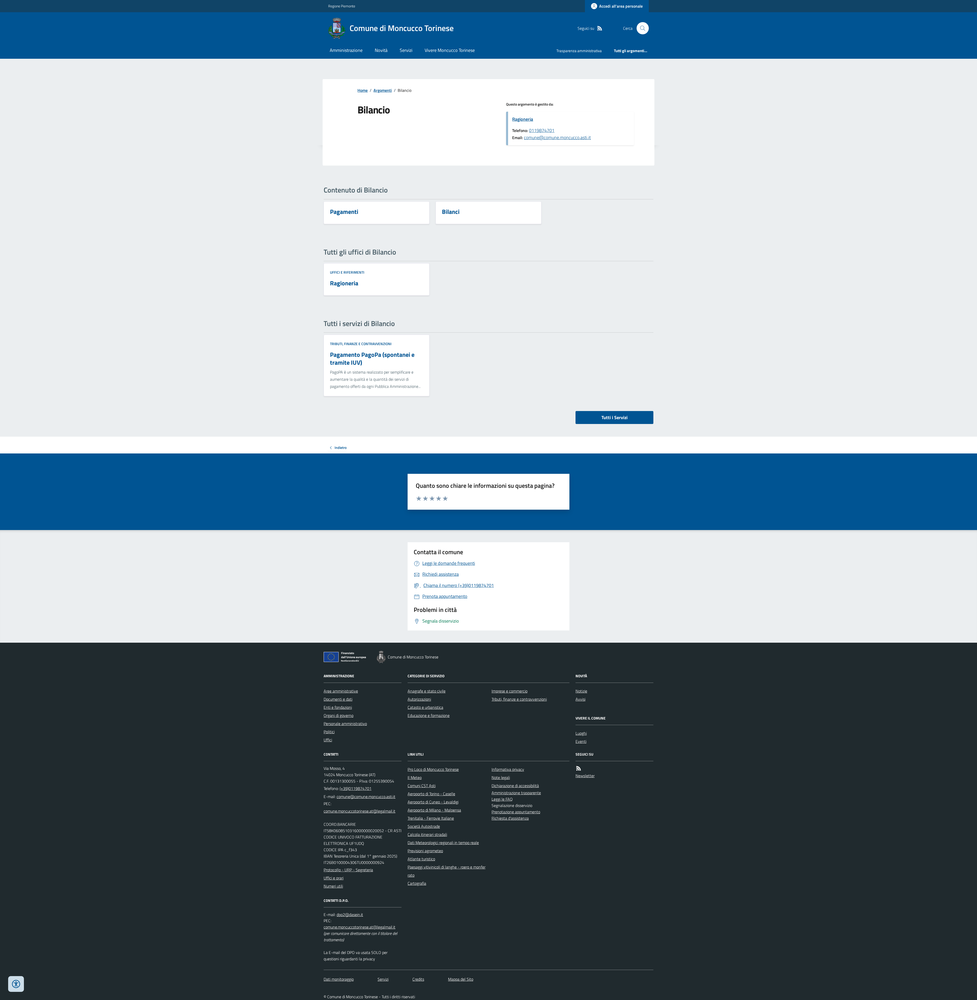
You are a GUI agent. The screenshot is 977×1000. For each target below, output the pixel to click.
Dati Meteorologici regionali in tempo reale (443, 843)
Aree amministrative (341, 691)
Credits (418, 979)
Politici (329, 732)
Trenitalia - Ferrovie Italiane (431, 818)
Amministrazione (346, 50)
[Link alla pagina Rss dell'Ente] (579, 768)
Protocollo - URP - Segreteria (348, 870)
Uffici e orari (333, 878)
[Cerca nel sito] (641, 28)
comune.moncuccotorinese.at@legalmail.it (359, 811)
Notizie (581, 691)
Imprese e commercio (509, 691)
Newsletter (585, 776)
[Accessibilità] (16, 984)
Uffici (328, 740)
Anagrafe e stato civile (427, 691)
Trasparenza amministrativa (579, 51)
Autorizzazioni (419, 699)
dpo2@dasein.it (350, 914)
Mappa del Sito (460, 979)
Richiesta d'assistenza (510, 818)
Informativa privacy (508, 769)
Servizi (406, 50)
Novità (381, 50)
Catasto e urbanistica (425, 707)
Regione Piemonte (341, 6)
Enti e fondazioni (338, 707)
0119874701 (541, 130)
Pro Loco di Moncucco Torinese (433, 769)
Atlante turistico (421, 859)
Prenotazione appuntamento (516, 812)
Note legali (501, 777)
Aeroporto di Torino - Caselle (431, 794)
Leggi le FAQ (502, 799)
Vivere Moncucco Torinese (450, 50)
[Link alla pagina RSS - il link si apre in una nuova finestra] (600, 28)
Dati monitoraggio (339, 979)
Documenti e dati (338, 699)
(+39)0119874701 (355, 788)
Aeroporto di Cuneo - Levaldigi (433, 802)
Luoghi (581, 733)
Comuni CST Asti (422, 786)
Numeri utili (333, 886)
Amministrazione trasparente (516, 793)
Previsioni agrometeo (425, 851)
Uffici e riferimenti (347, 272)
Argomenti (382, 90)
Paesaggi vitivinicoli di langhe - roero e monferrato (446, 871)
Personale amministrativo (345, 723)
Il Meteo (415, 777)
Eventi (581, 741)
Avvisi (580, 699)
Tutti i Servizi (614, 417)
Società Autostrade (424, 826)
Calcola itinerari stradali (427, 834)
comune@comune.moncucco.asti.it (557, 137)
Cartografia (417, 883)
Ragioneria (522, 119)
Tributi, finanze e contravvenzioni (361, 343)
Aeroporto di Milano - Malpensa (434, 810)
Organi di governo (338, 715)
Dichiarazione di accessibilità (515, 786)
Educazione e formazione (429, 715)
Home (362, 90)
